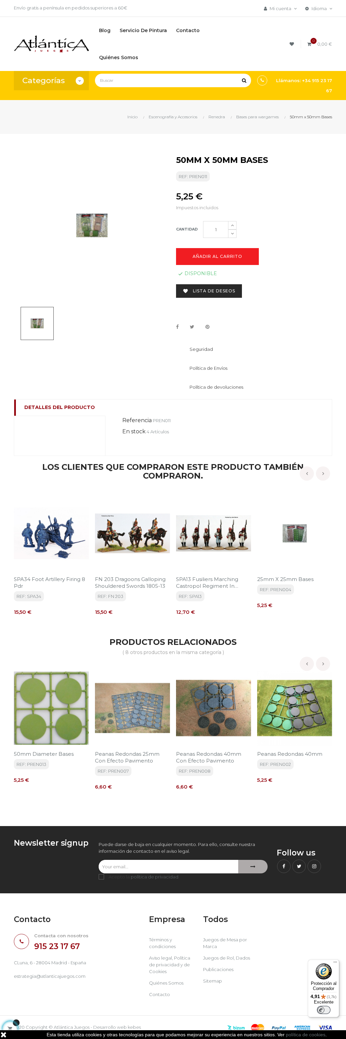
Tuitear (192, 327)
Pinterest (207, 327)
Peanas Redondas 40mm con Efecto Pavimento (208, 757)
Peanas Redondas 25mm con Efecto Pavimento (127, 757)
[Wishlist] (293, 44)
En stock (134, 431)
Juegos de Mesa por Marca (225, 943)
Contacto (159, 994)
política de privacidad (154, 876)
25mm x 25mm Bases (285, 579)
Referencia (137, 420)
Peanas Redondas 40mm (289, 754)
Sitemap (212, 981)
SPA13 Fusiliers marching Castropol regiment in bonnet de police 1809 (207, 582)
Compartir (177, 327)
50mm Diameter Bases (44, 754)
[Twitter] (299, 866)
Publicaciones (218, 969)
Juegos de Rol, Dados (226, 958)
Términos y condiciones (162, 943)
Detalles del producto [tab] (59, 407)
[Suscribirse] (253, 866)
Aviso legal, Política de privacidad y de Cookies (169, 964)
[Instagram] (314, 866)
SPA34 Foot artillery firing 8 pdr (49, 582)
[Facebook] (283, 866)
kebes (134, 1027)
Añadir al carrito (217, 256)
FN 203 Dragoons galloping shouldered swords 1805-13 (130, 582)
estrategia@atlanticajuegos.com (49, 976)
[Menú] (335, 964)
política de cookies (305, 1034)
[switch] (323, 1010)
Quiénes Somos (166, 983)
